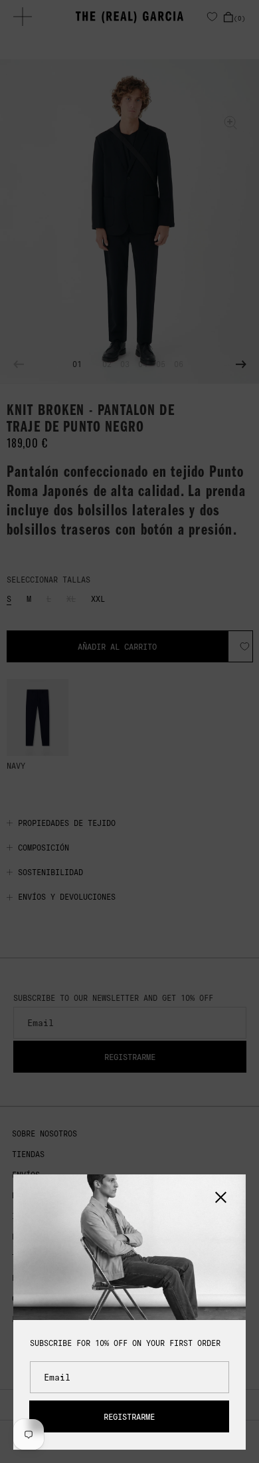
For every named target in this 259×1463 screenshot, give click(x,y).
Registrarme (129, 1417)
